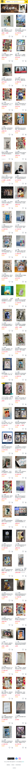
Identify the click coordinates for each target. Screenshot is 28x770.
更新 (23, 761)
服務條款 (8, 764)
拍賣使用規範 (18, 764)
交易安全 (14, 768)
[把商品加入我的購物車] (12, 36)
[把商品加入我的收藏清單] (9, 36)
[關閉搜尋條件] (12, 1)
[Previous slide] (2, 20)
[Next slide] (12, 20)
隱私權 (13, 764)
